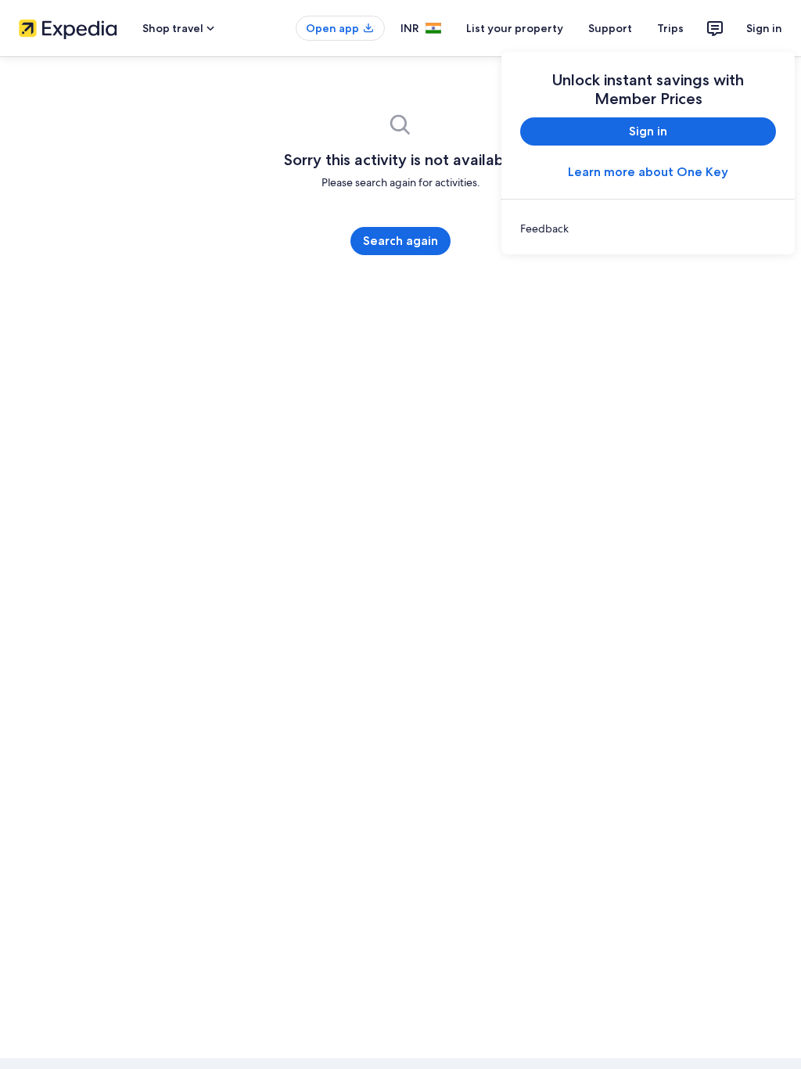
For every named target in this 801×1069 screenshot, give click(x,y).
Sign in (764, 28)
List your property (514, 28)
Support (610, 28)
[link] (648, 228)
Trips (670, 28)
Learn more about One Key (648, 171)
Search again (400, 240)
